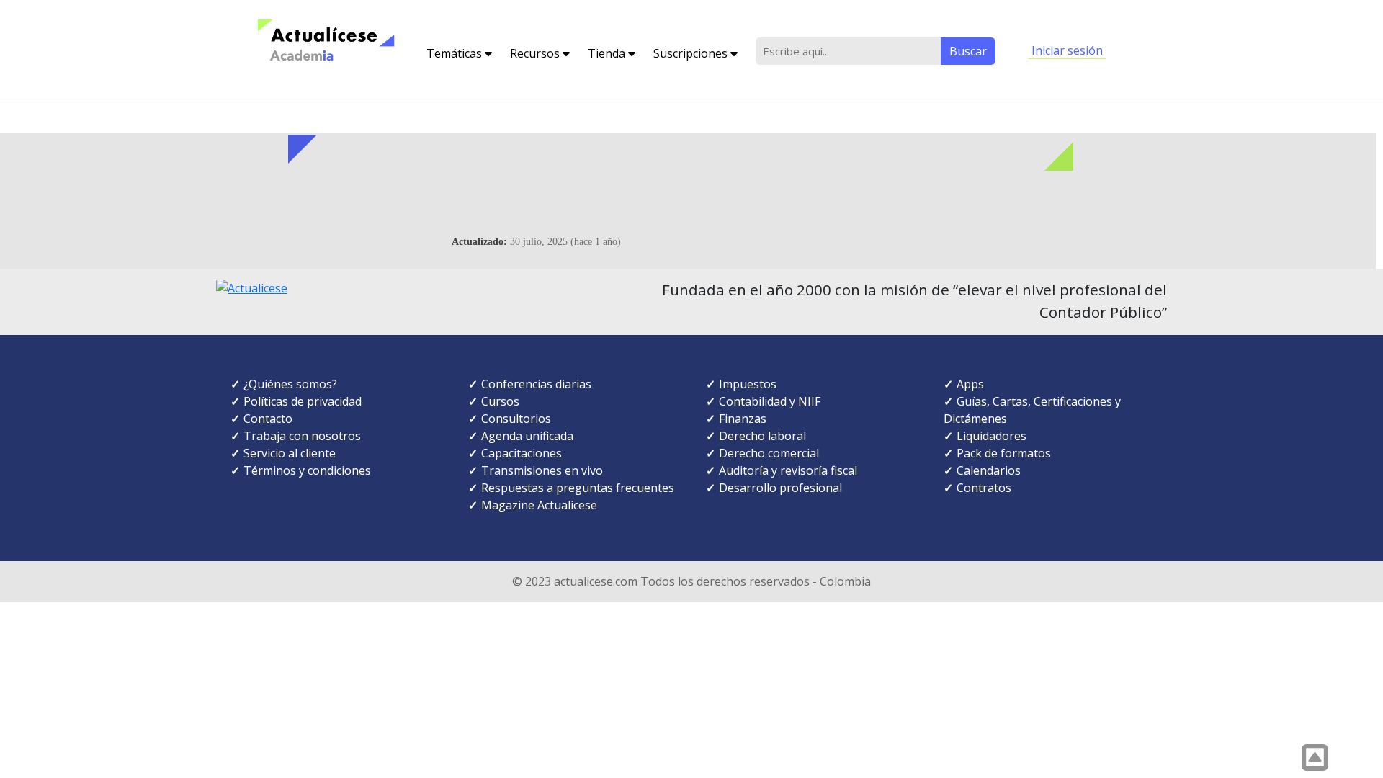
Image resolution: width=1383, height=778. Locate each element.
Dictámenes (975, 418)
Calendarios (989, 470)
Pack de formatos (1004, 453)
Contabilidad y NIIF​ (769, 401)
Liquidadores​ (991, 436)
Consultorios (516, 418)
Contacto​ (267, 418)
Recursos (536, 53)
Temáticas (455, 53)
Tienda (608, 53)
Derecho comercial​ (769, 453)
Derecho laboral (762, 436)
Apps (970, 384)
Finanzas (742, 418)
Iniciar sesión (1067, 50)
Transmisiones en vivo (542, 470)
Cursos (500, 401)
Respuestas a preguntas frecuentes (577, 488)
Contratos (984, 488)
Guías (972, 401)
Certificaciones (1073, 401)
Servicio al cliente (289, 453)
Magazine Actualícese (539, 505)
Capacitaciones (521, 453)
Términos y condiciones (307, 470)
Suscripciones (691, 53)
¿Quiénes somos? (290, 384)
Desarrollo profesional (780, 488)
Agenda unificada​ (527, 436)
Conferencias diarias (536, 384)
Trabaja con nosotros (302, 436)
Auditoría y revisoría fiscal (788, 470)
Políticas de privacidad (302, 401)
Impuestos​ (747, 384)
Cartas (1010, 401)
